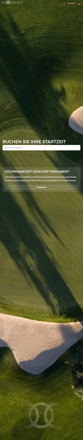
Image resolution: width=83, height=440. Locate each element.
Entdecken (41, 187)
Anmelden (71, 3)
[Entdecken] (41, 185)
